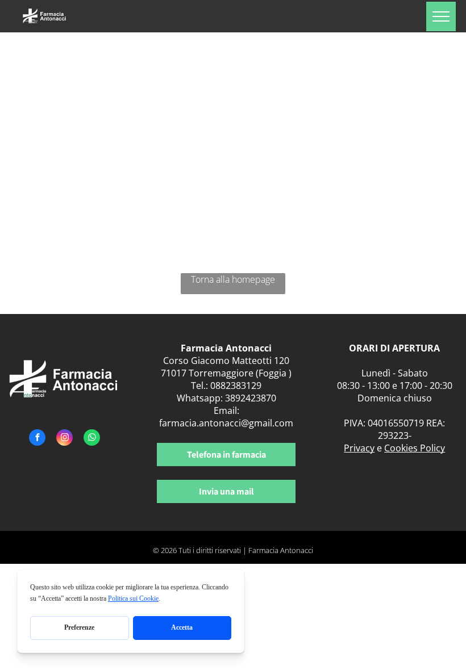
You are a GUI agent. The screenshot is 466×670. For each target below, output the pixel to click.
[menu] (441, 16)
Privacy (359, 448)
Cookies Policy (414, 448)
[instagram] (64, 439)
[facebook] (37, 439)
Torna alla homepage (233, 279)
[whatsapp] (92, 439)
